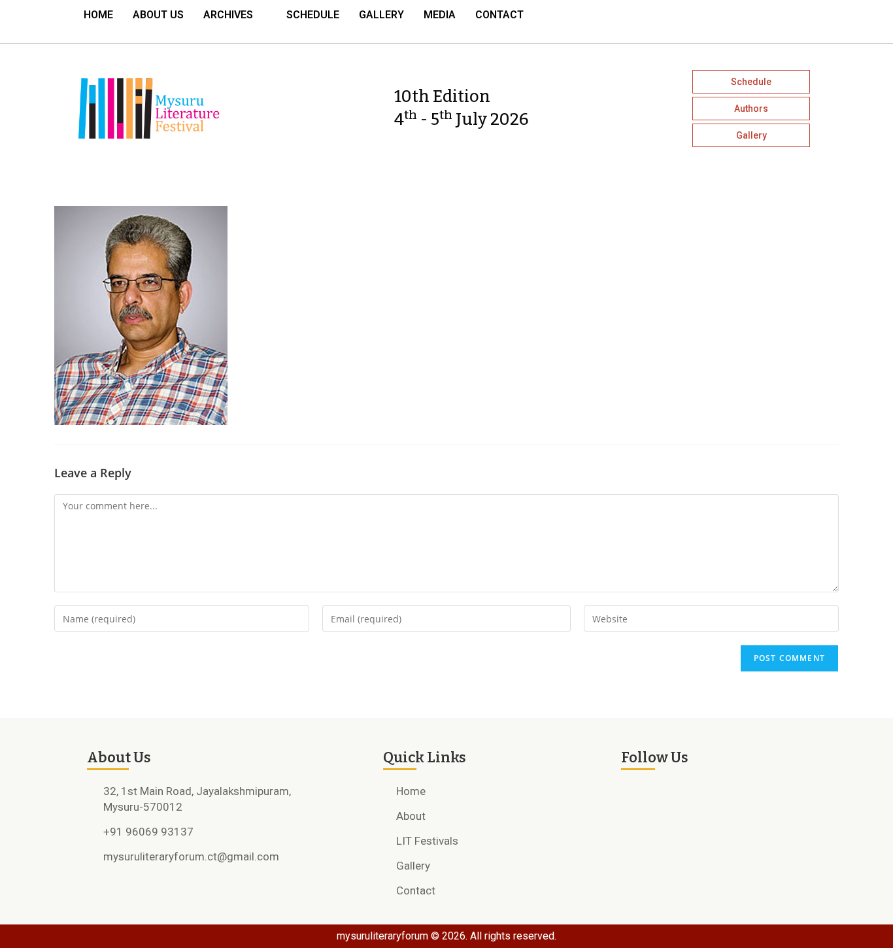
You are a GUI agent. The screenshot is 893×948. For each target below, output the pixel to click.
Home (98, 14)
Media (440, 14)
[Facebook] (730, 18)
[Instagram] (754, 18)
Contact (499, 14)
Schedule (312, 14)
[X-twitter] (777, 18)
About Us (158, 14)
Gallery (381, 14)
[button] (235, 15)
